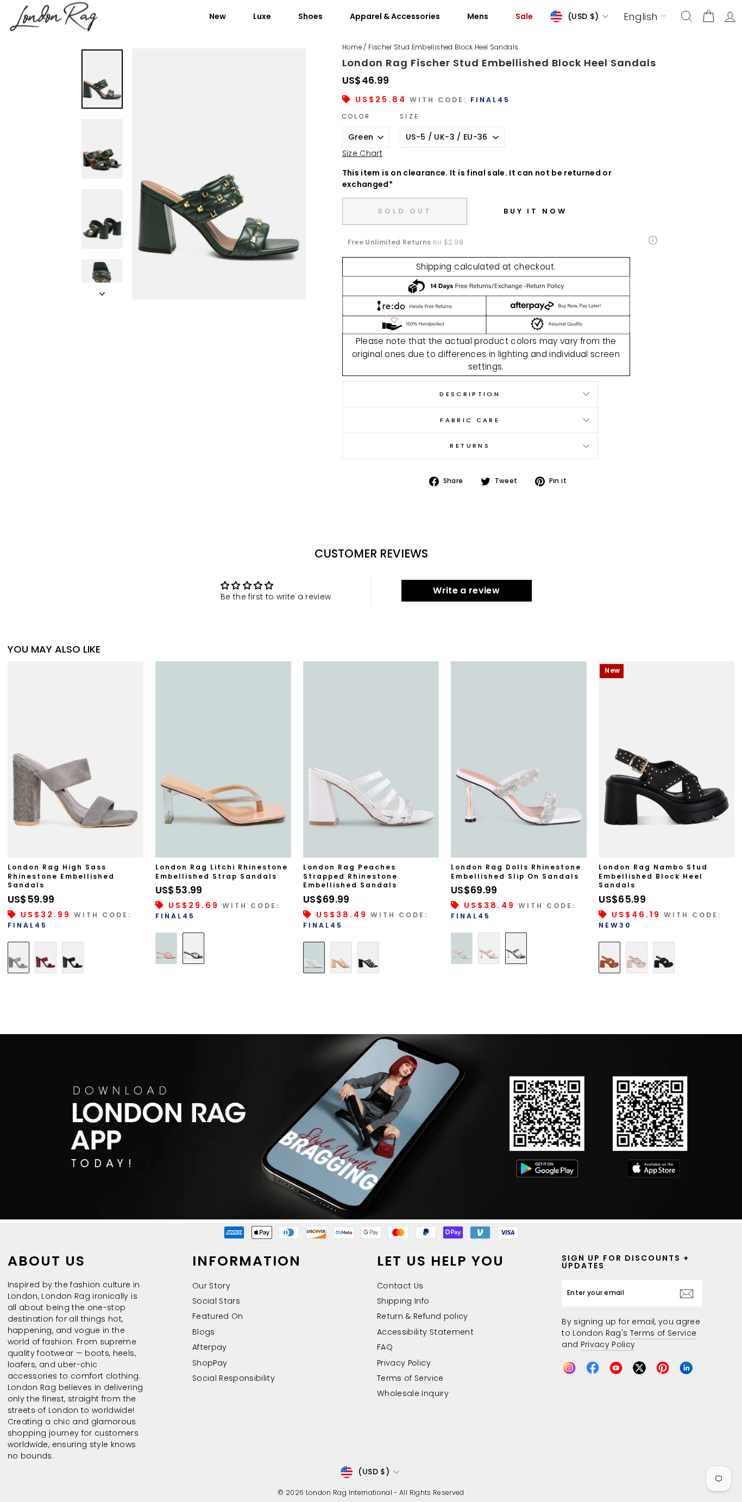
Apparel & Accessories (395, 16)
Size (409, 116)
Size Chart (362, 153)
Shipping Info (403, 1301)
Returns (470, 445)
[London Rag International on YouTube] (616, 1367)
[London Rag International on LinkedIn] (686, 1367)
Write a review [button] (466, 590)
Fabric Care (470, 420)
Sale (524, 16)
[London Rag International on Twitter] (639, 1367)
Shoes (310, 16)
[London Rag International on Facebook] (592, 1367)
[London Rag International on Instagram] (569, 1367)
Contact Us (400, 1285)
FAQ (385, 1347)
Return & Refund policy (422, 1316)
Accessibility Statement (425, 1331)
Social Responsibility (233, 1378)
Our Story (211, 1285)
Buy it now (535, 211)
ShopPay (209, 1362)
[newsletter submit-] (689, 1293)
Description (469, 394)
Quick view (75, 845)
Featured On (217, 1316)
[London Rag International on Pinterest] (662, 1367)
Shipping (434, 266)
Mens (477, 16)
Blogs (203, 1331)
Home (352, 47)
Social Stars (216, 1301)
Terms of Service (410, 1378)
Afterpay (209, 1347)
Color (356, 116)
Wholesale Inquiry (413, 1393)
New (217, 16)
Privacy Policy (404, 1362)
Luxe (262, 16)
